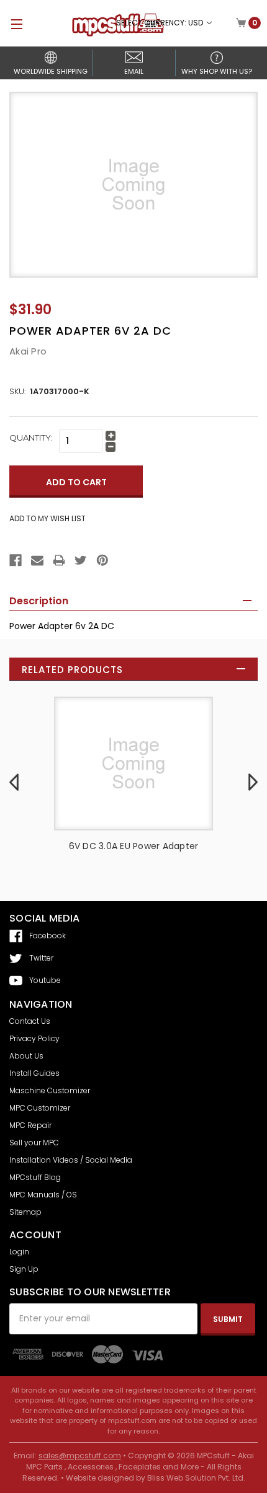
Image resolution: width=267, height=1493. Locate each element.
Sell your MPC (34, 1142)
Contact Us (29, 1021)
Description (38, 601)
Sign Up (23, 1269)
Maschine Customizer (49, 1090)
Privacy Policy (34, 1038)
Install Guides (34, 1073)
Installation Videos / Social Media (70, 1160)
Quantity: (31, 438)
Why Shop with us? (216, 71)
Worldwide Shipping (51, 71)
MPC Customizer (39, 1108)
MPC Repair (30, 1125)
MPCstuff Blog (35, 1177)
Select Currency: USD (160, 22)
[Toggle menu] (11, 24)
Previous (14, 781)
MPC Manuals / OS (43, 1194)
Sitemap (25, 1212)
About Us (26, 1055)
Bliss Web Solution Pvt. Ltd (195, 1478)
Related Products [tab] (72, 669)
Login (19, 1251)
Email (133, 71)
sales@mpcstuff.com (79, 1455)
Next (253, 781)
